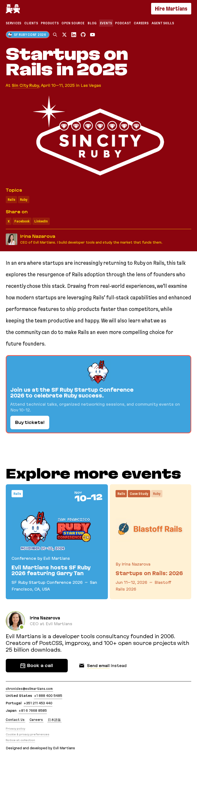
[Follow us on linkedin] (74, 34)
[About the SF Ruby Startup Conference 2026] (98, 394)
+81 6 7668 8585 (32, 710)
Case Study (139, 494)
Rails (11, 200)
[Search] (55, 34)
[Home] (13, 8)
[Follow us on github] (83, 34)
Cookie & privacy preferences (27, 734)
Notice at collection (20, 740)
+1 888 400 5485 (48, 696)
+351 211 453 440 (38, 703)
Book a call (40, 665)
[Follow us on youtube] (92, 34)
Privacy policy (15, 728)
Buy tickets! (29, 422)
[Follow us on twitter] (64, 34)
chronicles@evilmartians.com (29, 689)
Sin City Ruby (25, 85)
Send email (98, 665)
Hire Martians (171, 9)
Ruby (23, 200)
